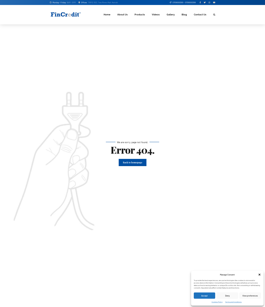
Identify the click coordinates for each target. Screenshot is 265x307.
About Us (122, 14)
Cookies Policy (217, 302)
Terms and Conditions (233, 302)
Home (107, 14)
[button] (259, 274)
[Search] (214, 14)
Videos (156, 14)
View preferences (250, 295)
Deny (227, 295)
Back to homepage (132, 162)
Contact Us (200, 14)
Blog (184, 14)
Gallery (171, 14)
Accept (204, 295)
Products (140, 14)
